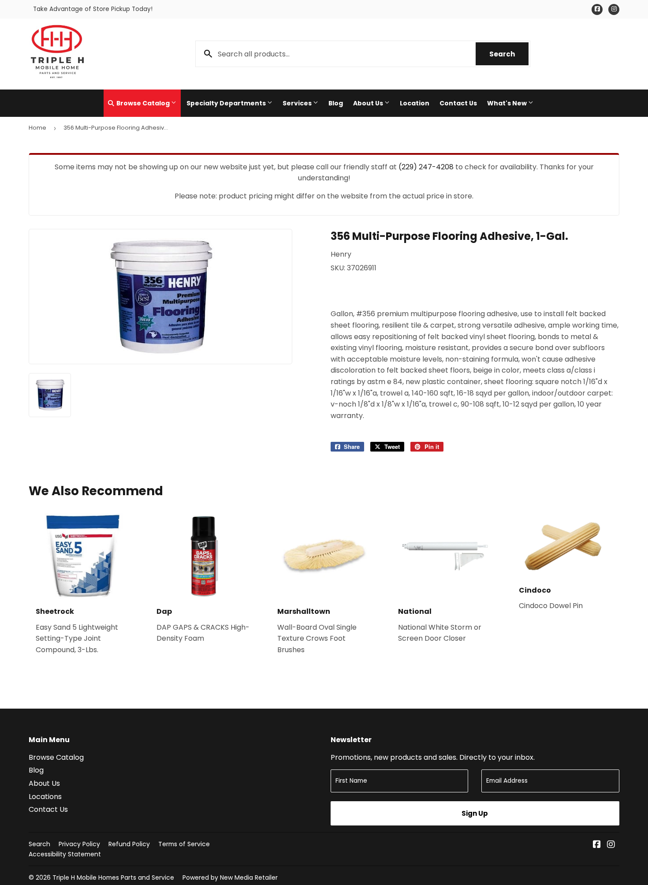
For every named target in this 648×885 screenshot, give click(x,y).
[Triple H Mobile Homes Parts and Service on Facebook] (597, 845)
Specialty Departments (226, 103)
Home (37, 127)
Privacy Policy (79, 844)
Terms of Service (184, 844)
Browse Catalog (143, 103)
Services (298, 103)
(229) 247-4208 (426, 167)
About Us (368, 103)
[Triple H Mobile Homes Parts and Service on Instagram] (611, 845)
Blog (335, 103)
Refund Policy (129, 844)
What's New (507, 103)
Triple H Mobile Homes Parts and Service (113, 877)
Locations (45, 797)
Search (509, 54)
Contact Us (458, 103)
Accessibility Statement (65, 854)
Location (414, 103)
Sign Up (475, 813)
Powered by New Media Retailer (230, 877)
